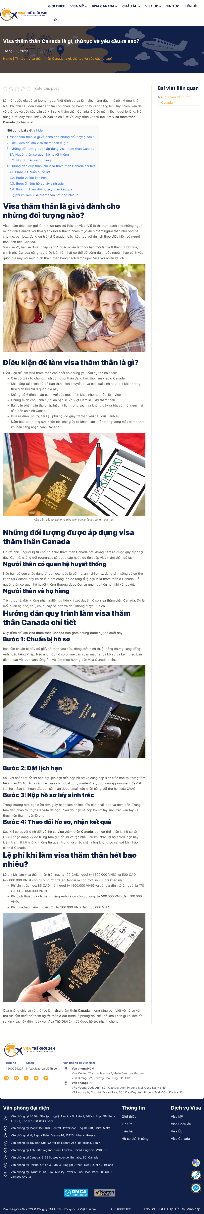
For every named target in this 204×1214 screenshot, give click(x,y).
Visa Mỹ (177, 1116)
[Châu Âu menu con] (139, 6)
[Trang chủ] (30, 1043)
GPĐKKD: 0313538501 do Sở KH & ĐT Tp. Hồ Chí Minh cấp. (156, 1209)
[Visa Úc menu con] (160, 6)
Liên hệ (127, 1131)
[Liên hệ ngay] (196, 1175)
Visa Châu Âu (181, 1124)
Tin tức (20, 58)
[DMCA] (76, 1189)
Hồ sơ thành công (135, 1139)
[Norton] (105, 1189)
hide (39, 130)
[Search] (55, 20)
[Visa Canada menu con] (116, 6)
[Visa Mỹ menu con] (86, 6)
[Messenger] (196, 1188)
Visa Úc (176, 1131)
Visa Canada (180, 1139)
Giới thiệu (129, 1116)
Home (7, 58)
